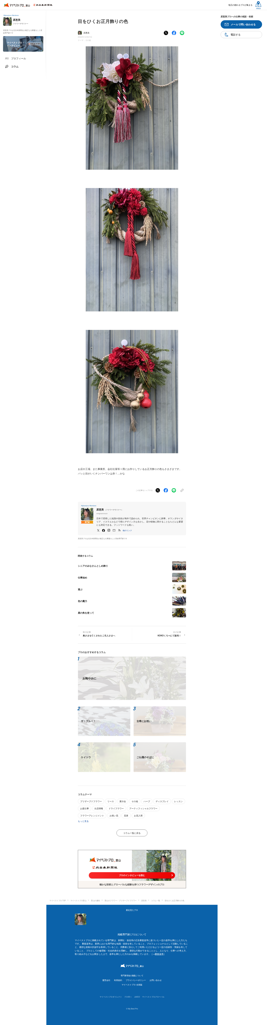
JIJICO (137, 996)
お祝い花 (114, 815)
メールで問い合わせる (243, 24)
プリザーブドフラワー (91, 801)
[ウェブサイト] (114, 530)
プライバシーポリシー (136, 980)
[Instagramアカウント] (109, 530)
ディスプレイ (162, 801)
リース (110, 801)
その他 (88, 40)
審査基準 (159, 953)
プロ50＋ (128, 996)
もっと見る (83, 821)
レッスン (178, 801)
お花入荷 (138, 815)
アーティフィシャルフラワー (143, 808)
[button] (127, 530)
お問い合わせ (156, 980)
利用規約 (118, 980)
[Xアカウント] (98, 530)
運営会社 (106, 980)
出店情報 (98, 808)
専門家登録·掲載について (132, 975)
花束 (126, 815)
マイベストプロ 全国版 (132, 984)
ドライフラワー (116, 808)
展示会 (122, 801)
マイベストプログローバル (153, 996)
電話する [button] (236, 34)
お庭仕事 (84, 808)
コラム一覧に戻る (132, 832)
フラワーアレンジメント (92, 815)
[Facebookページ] (103, 530)
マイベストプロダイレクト (111, 996)
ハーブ (147, 801)
